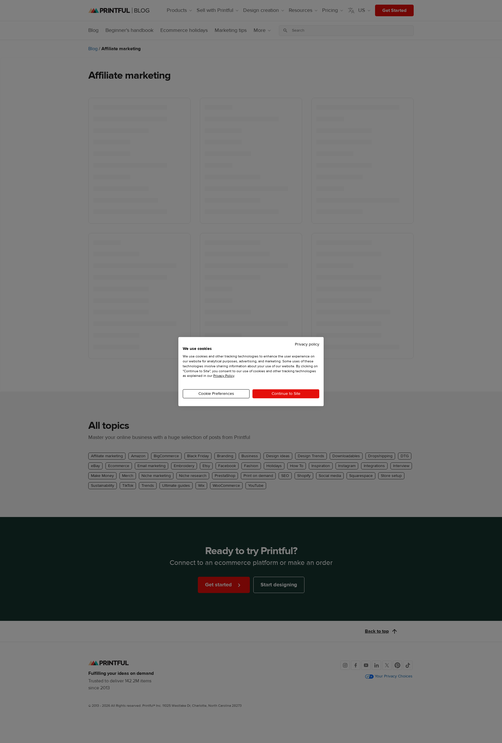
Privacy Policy (223, 375)
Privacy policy (307, 344)
